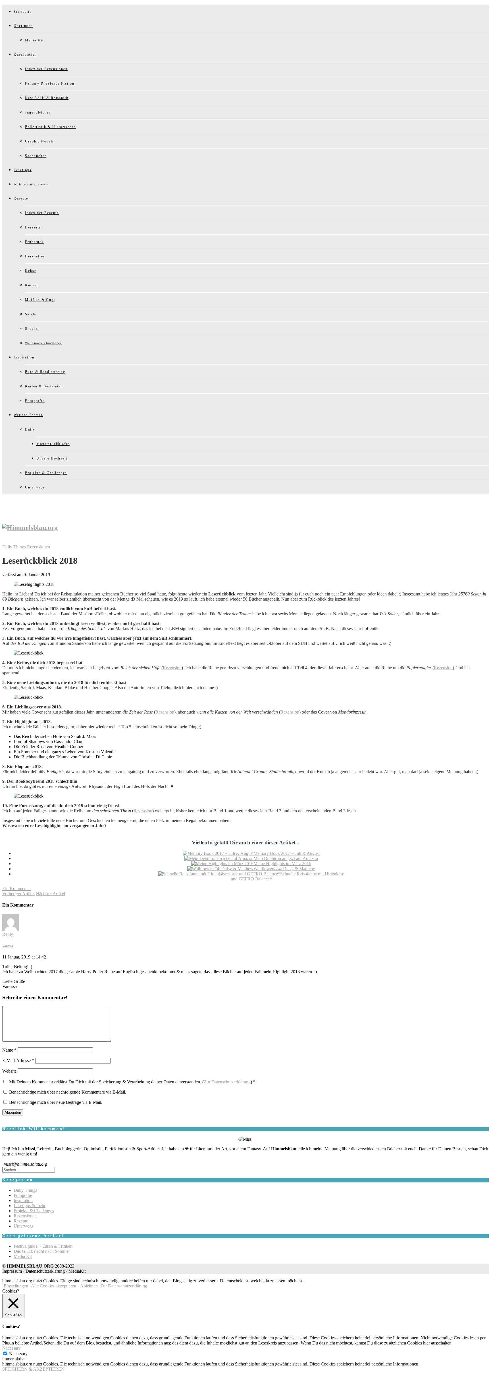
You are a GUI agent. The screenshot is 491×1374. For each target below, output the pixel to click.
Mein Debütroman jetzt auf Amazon (285, 858)
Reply (7, 934)
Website (9, 1071)
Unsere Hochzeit (51, 458)
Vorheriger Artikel (18, 893)
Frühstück (34, 242)
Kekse (30, 271)
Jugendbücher (38, 112)
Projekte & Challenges (46, 473)
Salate (30, 314)
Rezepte (21, 198)
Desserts (33, 227)
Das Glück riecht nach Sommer (42, 1251)
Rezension (172, 667)
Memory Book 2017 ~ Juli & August (286, 853)
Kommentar (16, 888)
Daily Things (14, 546)
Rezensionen (25, 54)
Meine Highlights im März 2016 (282, 863)
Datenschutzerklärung (45, 1271)
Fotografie (35, 401)
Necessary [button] (11, 1348)
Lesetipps (23, 170)
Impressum (12, 1271)
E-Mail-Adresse (18, 1060)
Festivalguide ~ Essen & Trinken (43, 1246)
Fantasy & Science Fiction (49, 83)
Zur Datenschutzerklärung (227, 1081)
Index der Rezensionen (46, 69)
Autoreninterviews (31, 184)
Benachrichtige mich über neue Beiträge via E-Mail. (55, 1102)
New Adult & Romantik (46, 98)
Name (9, 1050)
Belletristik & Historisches (50, 127)
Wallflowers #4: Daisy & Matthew (284, 868)
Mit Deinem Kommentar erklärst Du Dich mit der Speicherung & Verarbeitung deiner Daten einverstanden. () (132, 1081)
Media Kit (34, 40)
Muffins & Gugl (40, 300)
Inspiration (24, 357)
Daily (30, 429)
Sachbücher (35, 156)
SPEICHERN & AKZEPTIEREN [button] (33, 1369)
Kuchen (32, 285)
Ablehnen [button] (89, 1285)
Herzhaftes (35, 256)
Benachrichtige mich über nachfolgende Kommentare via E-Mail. (67, 1092)
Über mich (23, 26)
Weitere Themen (28, 415)
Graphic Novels (39, 141)
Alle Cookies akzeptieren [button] (53, 1285)
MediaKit (77, 1271)
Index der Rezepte (42, 213)
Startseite (23, 12)
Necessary (18, 1353)
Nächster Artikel (50, 893)
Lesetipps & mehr (29, 1205)
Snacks (31, 329)
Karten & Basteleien (44, 386)
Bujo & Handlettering (45, 372)
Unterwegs (35, 487)
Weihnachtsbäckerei (43, 343)
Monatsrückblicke (53, 444)
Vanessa (7, 945)
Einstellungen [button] (16, 1285)
